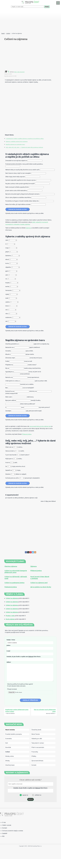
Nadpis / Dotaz (11, 639)
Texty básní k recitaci (38, 743)
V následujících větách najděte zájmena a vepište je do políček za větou (25, 138)
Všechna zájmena (11, 566)
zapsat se (25, 795)
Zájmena (28, 228)
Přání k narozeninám (38, 747)
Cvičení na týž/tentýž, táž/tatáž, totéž (16, 577)
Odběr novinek (6, 825)
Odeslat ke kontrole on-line (17, 209)
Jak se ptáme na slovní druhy (40, 587)
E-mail (8, 651)
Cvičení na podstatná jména (14, 583)
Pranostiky (35, 752)
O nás (4, 822)
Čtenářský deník (36, 730)
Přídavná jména (26, 434)
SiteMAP (4, 833)
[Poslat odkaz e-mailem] (33, 553)
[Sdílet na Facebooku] (26, 553)
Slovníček (8, 747)
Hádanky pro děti (37, 738)
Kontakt (34, 765)
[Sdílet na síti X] (28, 553)
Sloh (6, 743)
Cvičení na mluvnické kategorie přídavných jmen (16, 571)
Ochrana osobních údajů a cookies (12, 831)
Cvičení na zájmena (12, 598)
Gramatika (8, 738)
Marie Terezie (36, 734)
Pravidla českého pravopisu (13, 734)
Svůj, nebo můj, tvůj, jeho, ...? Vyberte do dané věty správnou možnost (24, 147)
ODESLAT (30, 799)
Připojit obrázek (12, 689)
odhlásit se (37, 795)
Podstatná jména (11, 587)
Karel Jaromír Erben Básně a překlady (39, 577)
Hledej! (47, 6)
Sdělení (9, 662)
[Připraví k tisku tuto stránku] (35, 553)
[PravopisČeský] (30, 4)
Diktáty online (9, 756)
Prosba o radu (10, 616)
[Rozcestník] (58, 3)
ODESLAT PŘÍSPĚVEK (30, 700)
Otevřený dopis (10, 765)
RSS (3, 836)
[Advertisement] (30, 20)
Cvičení (8, 33)
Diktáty (7, 760)
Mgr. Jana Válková (19, 71)
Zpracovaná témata (37, 760)
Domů (3, 33)
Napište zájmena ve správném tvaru (15, 144)
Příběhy (34, 756)
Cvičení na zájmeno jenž (38, 583)
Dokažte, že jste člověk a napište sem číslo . (24, 656)
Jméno (8, 645)
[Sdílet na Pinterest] (31, 553)
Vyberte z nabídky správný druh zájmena (16, 141)
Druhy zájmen (10, 619)
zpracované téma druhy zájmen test (40, 426)
